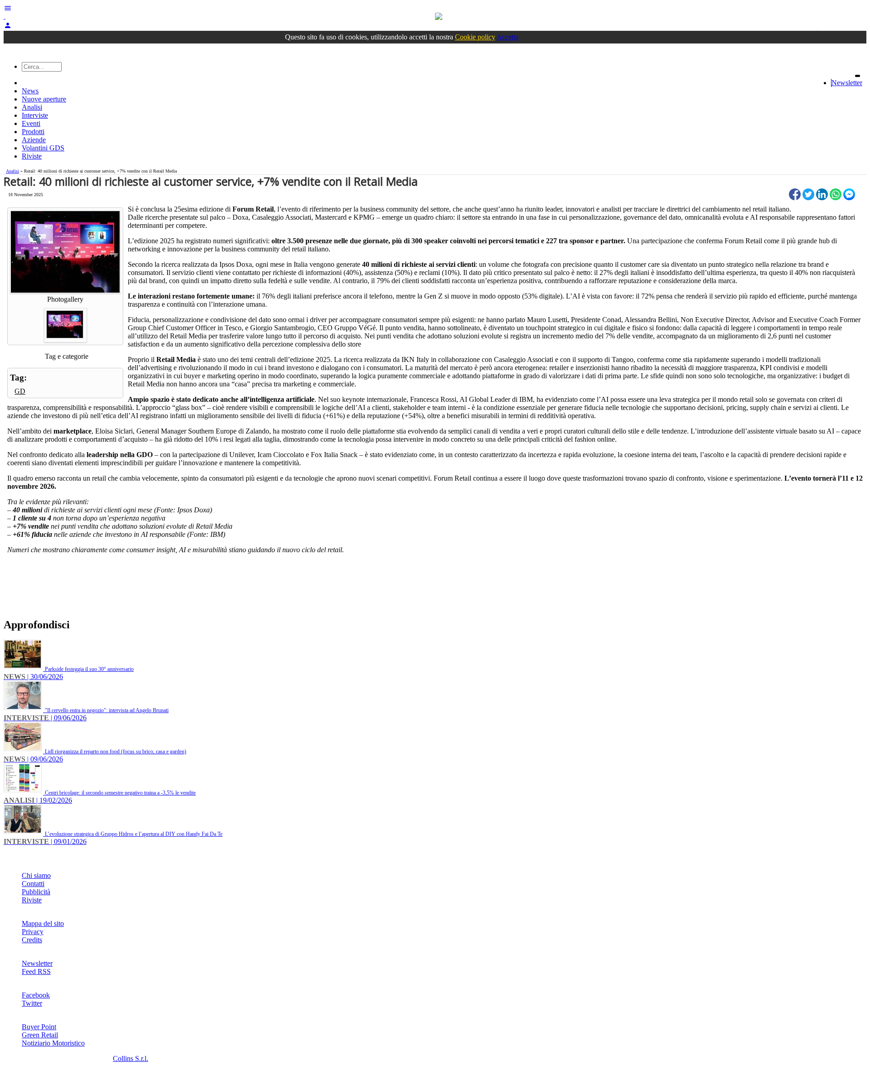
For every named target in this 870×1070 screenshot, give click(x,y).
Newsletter (846, 83)
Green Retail (40, 1035)
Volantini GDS (43, 148)
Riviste (32, 156)
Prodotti (33, 131)
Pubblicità (36, 892)
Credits (32, 940)
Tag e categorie (66, 356)
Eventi (31, 123)
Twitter (32, 1003)
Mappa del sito (43, 923)
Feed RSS (36, 971)
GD (19, 391)
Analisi (32, 107)
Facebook (36, 995)
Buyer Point (39, 1027)
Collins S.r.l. (130, 1058)
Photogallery (65, 299)
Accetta (507, 37)
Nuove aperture (44, 99)
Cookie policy (475, 37)
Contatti (33, 883)
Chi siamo (36, 875)
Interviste (35, 115)
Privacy (33, 931)
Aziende (34, 140)
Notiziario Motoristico (53, 1043)
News (30, 91)
